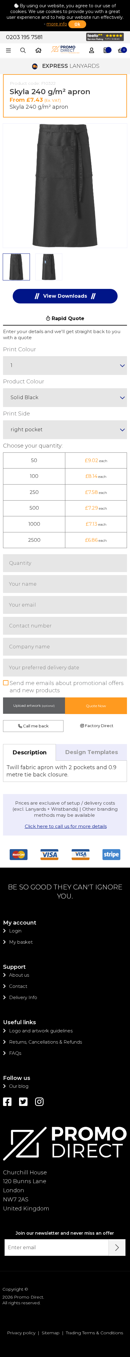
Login (15, 931)
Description (30, 752)
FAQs (15, 1053)
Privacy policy (21, 1332)
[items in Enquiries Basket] (106, 50)
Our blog (18, 1086)
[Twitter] (23, 1102)
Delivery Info (23, 997)
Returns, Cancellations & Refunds (45, 1042)
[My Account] (91, 50)
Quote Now (96, 705)
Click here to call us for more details (66, 826)
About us (19, 975)
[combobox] (65, 365)
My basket (21, 942)
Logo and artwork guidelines (41, 1031)
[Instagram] (39, 1102)
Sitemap (51, 1332)
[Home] (38, 50)
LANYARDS (70, 66)
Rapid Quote (67, 318)
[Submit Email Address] (117, 1247)
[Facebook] (7, 1102)
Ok (77, 24)
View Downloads (65, 296)
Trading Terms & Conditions (94, 1332)
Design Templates (91, 752)
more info (57, 24)
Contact (18, 986)
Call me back (35, 725)
